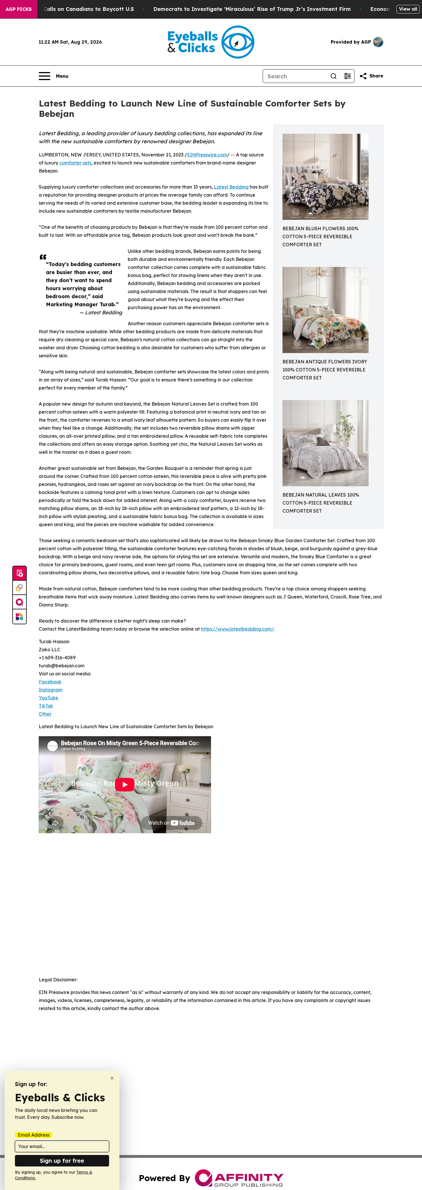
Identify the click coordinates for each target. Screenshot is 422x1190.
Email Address (33, 1135)
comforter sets (75, 163)
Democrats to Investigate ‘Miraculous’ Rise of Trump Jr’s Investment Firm (252, 9)
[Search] (333, 76)
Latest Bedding (231, 187)
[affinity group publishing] (19, 602)
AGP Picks (19, 9)
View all (408, 9)
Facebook (50, 682)
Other (45, 714)
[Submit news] (19, 573)
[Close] (112, 1078)
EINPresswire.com (207, 155)
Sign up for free (62, 1160)
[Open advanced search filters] (347, 76)
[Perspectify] (19, 588)
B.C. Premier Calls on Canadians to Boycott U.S (72, 9)
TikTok (46, 706)
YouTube (48, 698)
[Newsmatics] (19, 616)
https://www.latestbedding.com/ (237, 629)
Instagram (50, 690)
